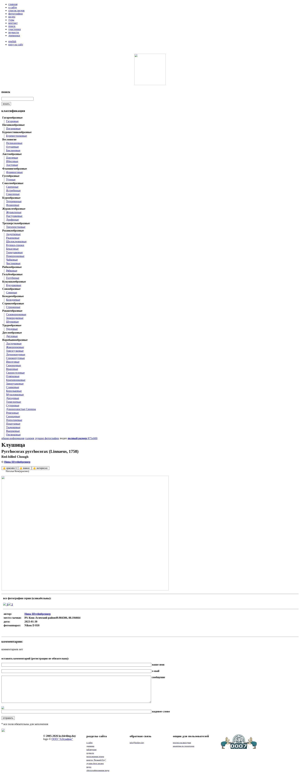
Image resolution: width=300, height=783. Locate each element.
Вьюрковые (13, 431)
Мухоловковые (15, 394)
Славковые (12, 387)
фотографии (15, 13)
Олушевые (12, 146)
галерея (29, 438)
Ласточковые (14, 343)
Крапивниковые (15, 379)
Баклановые (13, 150)
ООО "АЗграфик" (62, 739)
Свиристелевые (15, 372)
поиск (11, 26)
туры (11, 19)
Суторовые (12, 405)
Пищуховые (13, 423)
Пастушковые (14, 215)
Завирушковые (15, 383)
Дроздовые (12, 398)
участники (14, 29)
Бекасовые (12, 248)
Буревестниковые (16, 135)
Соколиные (13, 194)
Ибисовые (12, 161)
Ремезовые (12, 412)
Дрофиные (12, 219)
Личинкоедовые (15, 354)
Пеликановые (14, 143)
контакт (13, 23)
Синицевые (13, 416)
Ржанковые (12, 237)
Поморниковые (15, 256)
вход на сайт (15, 44)
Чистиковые (13, 263)
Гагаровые (12, 121)
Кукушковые (13, 285)
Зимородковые (14, 318)
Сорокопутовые (15, 358)
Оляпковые (12, 376)
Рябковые (11, 270)
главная (12, 4)
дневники (14, 35)
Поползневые (14, 420)
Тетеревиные (14, 201)
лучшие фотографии (47, 438)
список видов (16, 10)
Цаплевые (12, 157)
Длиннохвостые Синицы (21, 409)
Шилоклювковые (16, 241)
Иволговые (12, 361)
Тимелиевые (13, 401)
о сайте (12, 7)
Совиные (11, 292)
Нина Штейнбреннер (17, 461)
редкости (13, 32)
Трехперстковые (15, 226)
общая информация (12, 438)
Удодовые (12, 328)
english (12, 41)
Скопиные (12, 186)
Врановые (12, 369)
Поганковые (13, 128)
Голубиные (12, 277)
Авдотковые (13, 234)
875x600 (82, 438)
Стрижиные (13, 307)
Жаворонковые (15, 347)
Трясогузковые (15, 350)
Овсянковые (13, 434)
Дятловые (12, 336)
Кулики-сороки (15, 245)
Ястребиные (13, 190)
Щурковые (12, 321)
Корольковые (14, 390)
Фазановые (12, 205)
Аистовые (12, 164)
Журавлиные (13, 212)
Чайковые (12, 259)
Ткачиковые (13, 427)
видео (11, 16)
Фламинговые (14, 172)
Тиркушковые (14, 252)
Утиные (10, 179)
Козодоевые (13, 299)
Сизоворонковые (16, 314)
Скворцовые (13, 365)
